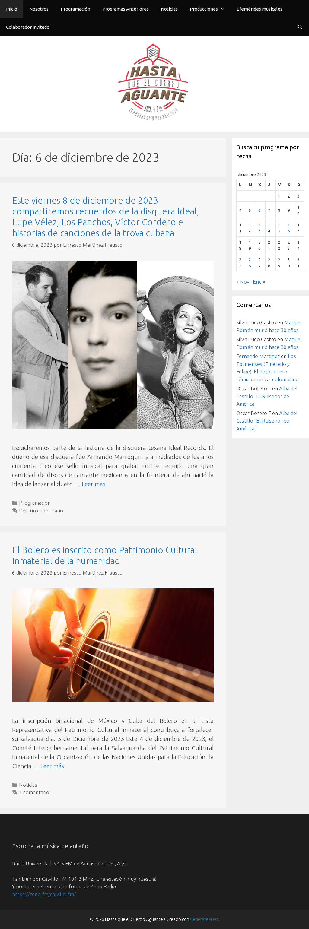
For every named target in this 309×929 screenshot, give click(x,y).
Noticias (169, 8)
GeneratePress (204, 919)
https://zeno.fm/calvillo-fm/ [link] (44, 894)
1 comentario (34, 792)
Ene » (259, 281)
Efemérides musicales (259, 8)
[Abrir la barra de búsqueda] (300, 27)
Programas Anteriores (125, 8)
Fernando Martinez (258, 356)
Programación (75, 8)
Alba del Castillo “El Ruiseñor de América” (267, 396)
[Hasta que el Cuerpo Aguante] (154, 83)
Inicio (11, 8)
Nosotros (39, 8)
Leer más (93, 483)
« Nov (242, 281)
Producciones (204, 8)
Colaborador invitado (27, 27)
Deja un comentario (41, 510)
